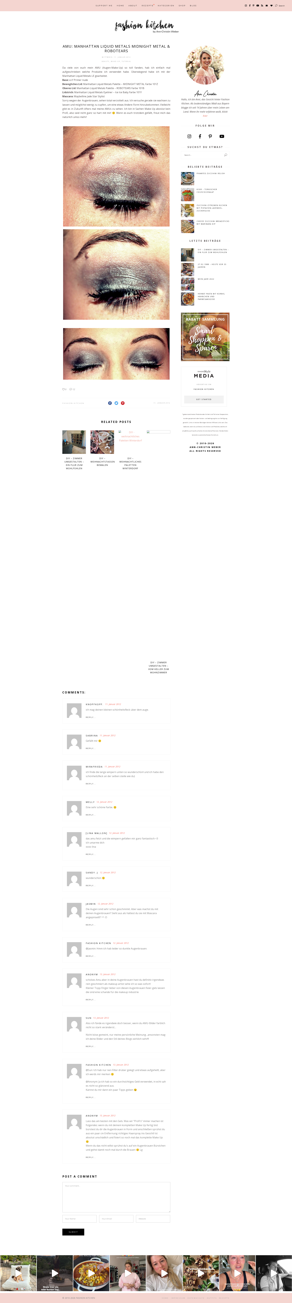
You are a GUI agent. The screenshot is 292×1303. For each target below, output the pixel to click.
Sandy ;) (92, 872)
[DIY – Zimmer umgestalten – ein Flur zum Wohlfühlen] (74, 442)
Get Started (204, 399)
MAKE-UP (115, 61)
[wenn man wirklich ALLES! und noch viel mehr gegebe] (274, 1273)
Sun (88, 1018)
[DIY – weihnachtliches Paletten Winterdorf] (130, 442)
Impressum (178, 1298)
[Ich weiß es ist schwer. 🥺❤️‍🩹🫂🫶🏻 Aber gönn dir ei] (164, 1273)
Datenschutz (196, 1298)
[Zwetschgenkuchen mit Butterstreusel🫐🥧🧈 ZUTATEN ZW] (201, 1273)
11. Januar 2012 (162, 403)
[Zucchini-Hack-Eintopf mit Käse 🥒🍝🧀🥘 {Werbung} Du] (91, 1273)
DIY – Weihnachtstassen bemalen (102, 461)
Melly (90, 802)
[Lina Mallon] (96, 833)
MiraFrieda (94, 766)
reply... (91, 717)
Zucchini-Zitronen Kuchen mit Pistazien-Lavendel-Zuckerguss (212, 208)
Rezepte (224, 1298)
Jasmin (91, 903)
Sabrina (92, 735)
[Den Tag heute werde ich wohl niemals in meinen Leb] (55, 1273)
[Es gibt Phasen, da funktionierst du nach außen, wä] (128, 1273)
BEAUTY (105, 61)
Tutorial (126, 61)
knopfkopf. (94, 704)
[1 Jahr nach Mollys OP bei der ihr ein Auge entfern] (18, 1273)
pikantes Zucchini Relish (211, 173)
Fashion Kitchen (73, 403)
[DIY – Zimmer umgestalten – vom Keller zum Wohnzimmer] (158, 544)
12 (73, 389)
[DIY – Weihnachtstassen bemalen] (102, 442)
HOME (165, 1298)
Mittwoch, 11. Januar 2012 (116, 57)
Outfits (212, 1298)
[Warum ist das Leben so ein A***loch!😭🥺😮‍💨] (237, 1273)
